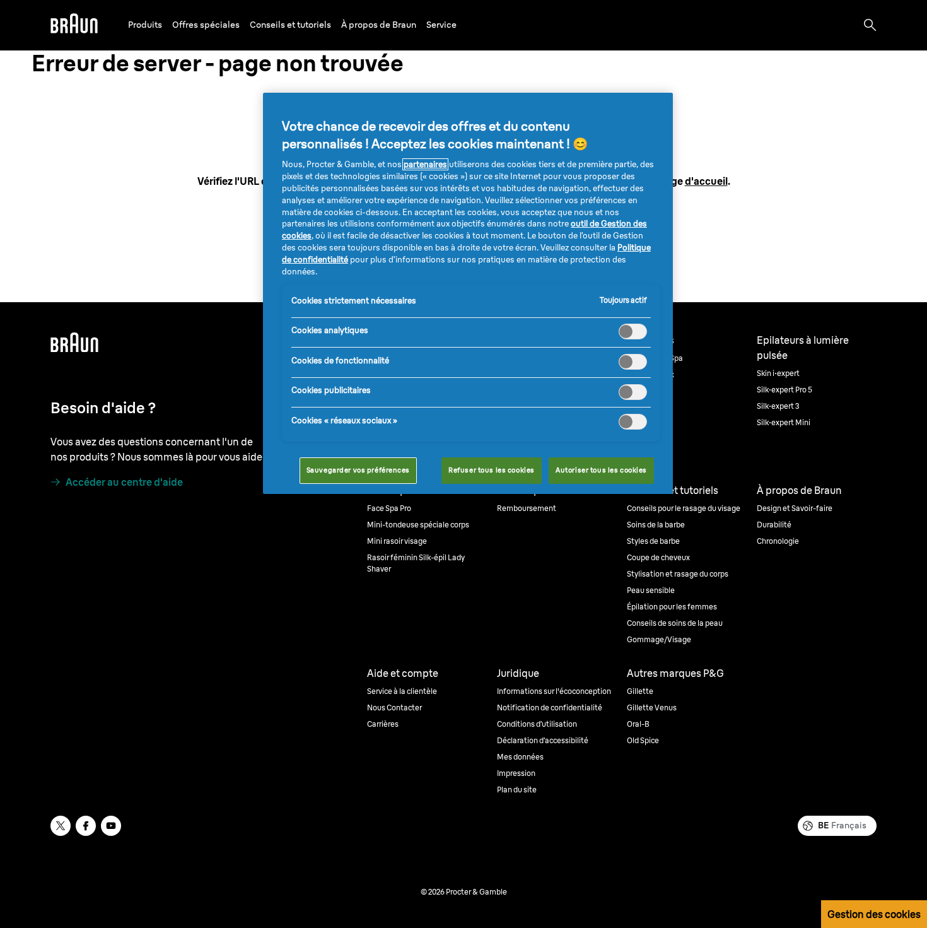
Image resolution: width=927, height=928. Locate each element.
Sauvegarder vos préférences (358, 470)
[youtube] (111, 826)
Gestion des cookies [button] (874, 914)
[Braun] (74, 25)
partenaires (425, 164)
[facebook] (86, 826)
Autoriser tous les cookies (601, 470)
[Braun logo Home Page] (74, 25)
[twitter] (60, 826)
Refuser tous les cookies (491, 470)
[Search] (870, 25)
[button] (145, 25)
